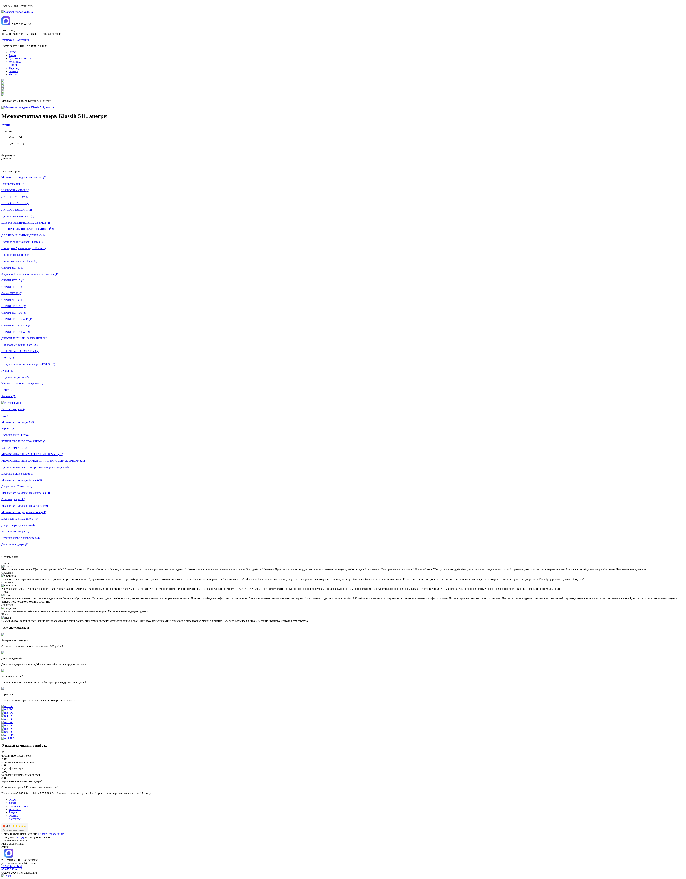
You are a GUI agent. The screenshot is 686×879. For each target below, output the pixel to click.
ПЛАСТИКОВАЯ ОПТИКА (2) (20, 351)
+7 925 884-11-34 (23, 11)
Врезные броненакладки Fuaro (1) (22, 241)
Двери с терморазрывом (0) (18, 525)
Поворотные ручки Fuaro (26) (19, 344)
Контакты (15, 818)
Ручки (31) (7, 370)
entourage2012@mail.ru (15, 39)
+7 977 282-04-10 (11, 869)
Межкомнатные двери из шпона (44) (23, 512)
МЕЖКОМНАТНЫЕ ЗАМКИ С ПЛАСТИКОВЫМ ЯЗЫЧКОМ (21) (43, 460)
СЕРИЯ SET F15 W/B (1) (16, 319)
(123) (4, 415)
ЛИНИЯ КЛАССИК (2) (15, 203)
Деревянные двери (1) (14, 544)
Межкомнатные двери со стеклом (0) (23, 177)
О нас (12, 799)
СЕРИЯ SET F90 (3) (13, 312)
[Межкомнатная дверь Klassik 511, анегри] (27, 107)
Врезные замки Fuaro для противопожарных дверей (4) (35, 467)
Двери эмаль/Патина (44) (16, 486)
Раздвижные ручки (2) (15, 377)
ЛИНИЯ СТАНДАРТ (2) (16, 209)
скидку (20, 837)
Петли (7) (7, 389)
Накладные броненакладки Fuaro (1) (23, 248)
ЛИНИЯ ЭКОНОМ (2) (15, 196)
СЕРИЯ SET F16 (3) (13, 306)
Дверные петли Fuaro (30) (17, 473)
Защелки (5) (8, 396)
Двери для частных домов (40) (19, 518)
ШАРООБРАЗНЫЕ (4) (15, 190)
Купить (5, 124)
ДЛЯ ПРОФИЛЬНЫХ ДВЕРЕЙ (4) (23, 235)
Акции (13, 812)
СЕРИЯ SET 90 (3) (12, 299)
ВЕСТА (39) (8, 357)
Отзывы (13, 815)
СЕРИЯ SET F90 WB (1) (16, 331)
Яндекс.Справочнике (51, 833)
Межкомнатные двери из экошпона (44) (25, 492)
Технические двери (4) (15, 531)
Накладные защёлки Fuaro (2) (19, 261)
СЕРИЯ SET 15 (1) (12, 280)
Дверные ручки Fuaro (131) (17, 434)
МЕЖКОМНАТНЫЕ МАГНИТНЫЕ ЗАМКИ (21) (32, 454)
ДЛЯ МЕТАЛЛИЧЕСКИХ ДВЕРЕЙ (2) (25, 222)
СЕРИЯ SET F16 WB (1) (16, 325)
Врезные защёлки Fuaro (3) (17, 216)
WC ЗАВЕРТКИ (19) (14, 447)
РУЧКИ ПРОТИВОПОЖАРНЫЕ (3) (23, 441)
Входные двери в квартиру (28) (20, 537)
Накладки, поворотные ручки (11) (22, 383)
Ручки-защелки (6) (12, 183)
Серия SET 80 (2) (11, 293)
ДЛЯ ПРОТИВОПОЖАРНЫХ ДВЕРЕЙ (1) (28, 228)
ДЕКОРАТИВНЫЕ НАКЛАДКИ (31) (24, 338)
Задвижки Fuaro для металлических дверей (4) (29, 274)
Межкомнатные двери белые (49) (21, 480)
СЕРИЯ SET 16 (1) (12, 286)
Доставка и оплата (20, 805)
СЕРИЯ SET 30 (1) (12, 267)
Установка (15, 809)
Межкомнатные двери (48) (17, 422)
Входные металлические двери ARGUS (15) (28, 364)
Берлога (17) (8, 428)
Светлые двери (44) (13, 499)
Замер (12, 802)
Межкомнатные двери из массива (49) (24, 505)
